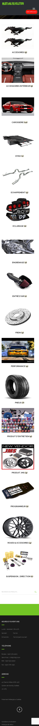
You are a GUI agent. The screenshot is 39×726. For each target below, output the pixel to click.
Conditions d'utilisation (9, 722)
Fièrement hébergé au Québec (11, 699)
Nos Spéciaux (31, 12)
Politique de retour (7, 724)
